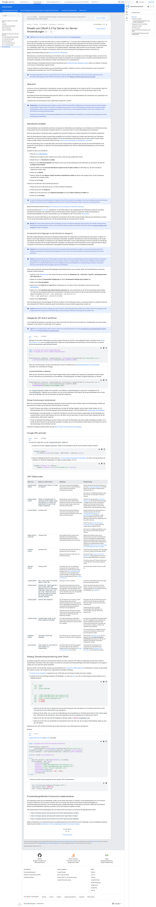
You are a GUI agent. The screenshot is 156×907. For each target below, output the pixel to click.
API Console (44, 210)
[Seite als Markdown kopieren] (51, 31)
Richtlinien (94, 2)
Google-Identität (61, 872)
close (153, 7)
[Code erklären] (101, 348)
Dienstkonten (85, 214)
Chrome (93, 874)
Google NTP (96, 590)
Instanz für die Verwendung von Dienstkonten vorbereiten (75, 140)
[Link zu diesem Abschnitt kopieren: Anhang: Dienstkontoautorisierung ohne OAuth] (70, 657)
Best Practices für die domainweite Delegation (68, 427)
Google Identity (43, 24)
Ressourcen (83, 10)
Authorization (7, 7)
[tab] (30, 336)
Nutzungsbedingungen (30, 872)
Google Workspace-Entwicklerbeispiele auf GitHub (93, 328)
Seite (42, 154)
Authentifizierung (75, 37)
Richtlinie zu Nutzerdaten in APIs (32, 874)
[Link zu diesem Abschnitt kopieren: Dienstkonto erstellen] (47, 124)
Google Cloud (94, 885)
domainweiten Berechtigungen (96, 410)
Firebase (93, 877)
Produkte (36, 24)
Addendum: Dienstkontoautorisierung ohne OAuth (82, 76)
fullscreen (151, 7)
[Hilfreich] (104, 24)
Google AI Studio (95, 880)
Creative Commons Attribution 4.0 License (66, 841)
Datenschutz (40, 903)
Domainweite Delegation (94, 487)
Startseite (29, 24)
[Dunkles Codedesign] (103, 348)
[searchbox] (11, 15)
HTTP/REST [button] (44, 336)
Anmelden (151, 2)
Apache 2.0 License (94, 841)
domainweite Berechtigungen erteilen (77, 63)
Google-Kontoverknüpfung (69, 10)
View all (93, 890)
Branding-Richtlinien (29, 877)
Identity (11, 2)
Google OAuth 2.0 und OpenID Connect (67, 877)
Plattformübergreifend (53, 2)
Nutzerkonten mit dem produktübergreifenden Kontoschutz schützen (60, 824)
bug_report (148, 7)
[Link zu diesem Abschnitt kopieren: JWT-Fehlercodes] (44, 477)
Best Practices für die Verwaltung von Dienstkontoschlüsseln (66, 206)
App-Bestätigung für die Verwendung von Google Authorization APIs (39, 10)
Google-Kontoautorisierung (10, 10)
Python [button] (36, 336)
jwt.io (73, 676)
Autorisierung (37, 2)
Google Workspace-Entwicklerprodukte (49, 330)
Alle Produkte (90, 897)
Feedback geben (101, 28)
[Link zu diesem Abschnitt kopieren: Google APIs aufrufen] (47, 433)
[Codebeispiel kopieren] (106, 348)
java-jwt (47, 738)
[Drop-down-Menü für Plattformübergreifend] (61, 2)
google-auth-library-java (35, 738)
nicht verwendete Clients (74, 571)
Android (93, 872)
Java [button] (30, 336)
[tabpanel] (67, 367)
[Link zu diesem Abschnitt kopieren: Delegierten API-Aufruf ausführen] (58, 318)
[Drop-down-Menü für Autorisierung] (43, 2)
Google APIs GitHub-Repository (75, 668)
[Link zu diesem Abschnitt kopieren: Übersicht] (37, 84)
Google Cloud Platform (70, 897)
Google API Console (96, 635)
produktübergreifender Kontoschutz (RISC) (77, 2)
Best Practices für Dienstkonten (58, 52)
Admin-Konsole (44, 274)
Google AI (81, 897)
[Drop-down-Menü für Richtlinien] (99, 2)
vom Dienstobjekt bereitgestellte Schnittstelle (73, 458)
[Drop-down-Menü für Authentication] (30, 2)
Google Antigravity (95, 882)
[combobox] (126, 1)
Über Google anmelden (63, 874)
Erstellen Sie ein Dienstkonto (38, 673)
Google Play (94, 887)
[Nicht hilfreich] (106, 24)
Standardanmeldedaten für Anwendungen (87, 365)
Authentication (24, 2)
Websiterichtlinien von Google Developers (48, 843)
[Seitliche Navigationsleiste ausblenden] (19, 904)
